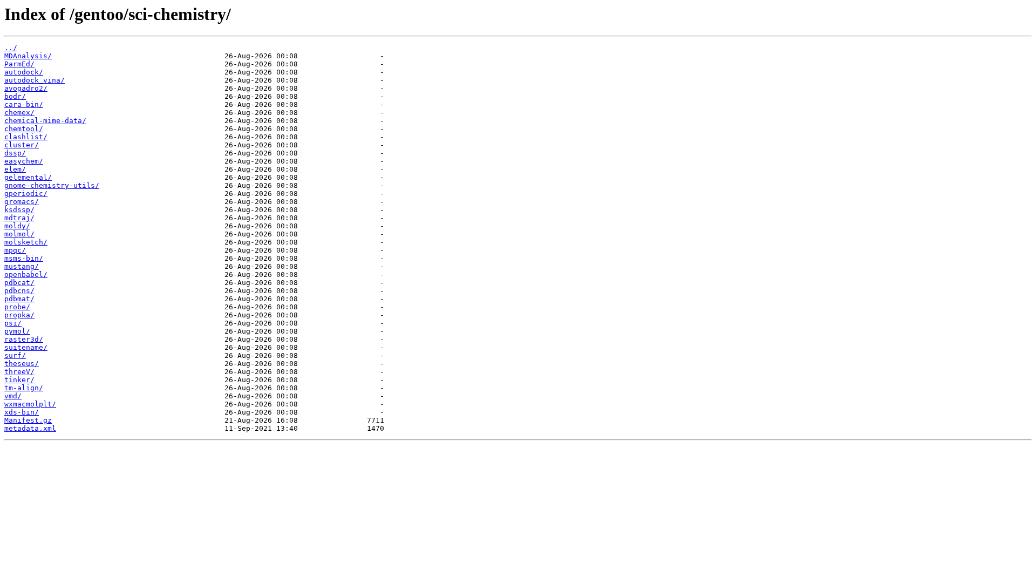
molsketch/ (25, 242)
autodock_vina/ (34, 80)
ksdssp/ (19, 210)
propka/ (19, 315)
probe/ (17, 307)
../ (10, 48)
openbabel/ (25, 274)
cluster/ (21, 145)
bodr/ (15, 96)
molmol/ (19, 234)
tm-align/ (23, 388)
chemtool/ (23, 129)
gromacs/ (21, 202)
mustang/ (21, 266)
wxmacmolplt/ (30, 404)
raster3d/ (23, 339)
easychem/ (23, 161)
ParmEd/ (19, 64)
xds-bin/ (21, 412)
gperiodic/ (25, 193)
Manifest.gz (28, 420)
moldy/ (17, 226)
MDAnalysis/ (28, 56)
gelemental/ (28, 177)
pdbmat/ (19, 299)
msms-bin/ (23, 258)
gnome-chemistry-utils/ (51, 185)
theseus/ (21, 364)
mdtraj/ (19, 218)
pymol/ (17, 331)
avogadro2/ (25, 88)
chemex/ (19, 113)
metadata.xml (30, 428)
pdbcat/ (19, 283)
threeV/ (19, 372)
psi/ (13, 323)
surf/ (15, 355)
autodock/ (23, 72)
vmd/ (13, 396)
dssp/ (15, 153)
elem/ (15, 169)
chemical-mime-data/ (45, 121)
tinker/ (19, 380)
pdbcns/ (19, 291)
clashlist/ (25, 137)
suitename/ (25, 347)
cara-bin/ (23, 104)
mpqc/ (15, 250)
